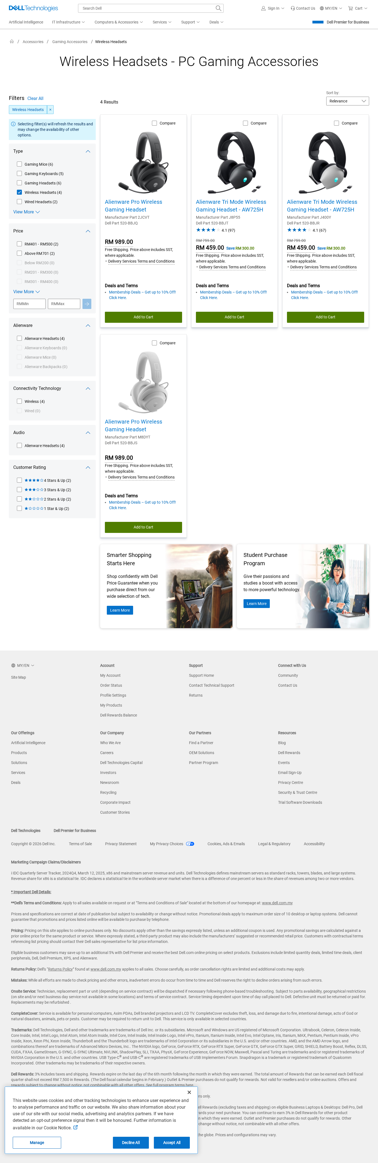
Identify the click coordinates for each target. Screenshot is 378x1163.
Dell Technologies (25, 830)
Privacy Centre (290, 782)
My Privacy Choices (167, 844)
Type (18, 151)
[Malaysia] (12, 41)
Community (288, 675)
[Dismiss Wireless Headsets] (50, 109)
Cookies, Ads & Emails (226, 844)
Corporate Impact (115, 802)
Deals (15, 782)
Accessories (33, 41)
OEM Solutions (201, 752)
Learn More (120, 610)
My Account (110, 675)
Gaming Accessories (69, 41)
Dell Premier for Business (348, 22)
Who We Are (110, 743)
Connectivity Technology (37, 388)
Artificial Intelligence (28, 743)
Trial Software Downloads (300, 802)
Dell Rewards (289, 752)
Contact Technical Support (211, 685)
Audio (19, 432)
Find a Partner (201, 743)
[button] (273, 8)
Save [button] (230, 248)
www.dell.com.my (277, 903)
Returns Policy (60, 969)
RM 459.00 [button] (210, 247)
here (189, 1085)
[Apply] (86, 304)
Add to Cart (143, 317)
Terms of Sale (80, 844)
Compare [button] (167, 123)
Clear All (35, 98)
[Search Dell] (218, 8)
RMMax (57, 304)
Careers (106, 752)
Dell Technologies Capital (121, 762)
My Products (111, 705)
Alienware (22, 325)
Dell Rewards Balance (118, 715)
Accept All (171, 1142)
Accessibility (314, 844)
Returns (196, 695)
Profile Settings (113, 695)
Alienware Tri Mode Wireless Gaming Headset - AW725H (231, 206)
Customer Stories (115, 812)
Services (18, 772)
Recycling (108, 792)
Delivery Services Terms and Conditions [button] (141, 261)
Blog (282, 743)
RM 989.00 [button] (119, 242)
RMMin (23, 304)
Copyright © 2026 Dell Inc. (33, 844)
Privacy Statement (121, 844)
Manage (37, 1142)
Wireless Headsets (28, 109)
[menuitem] (69, 22)
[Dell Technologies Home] (33, 8)
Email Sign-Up (290, 772)
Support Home (201, 675)
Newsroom (109, 782)
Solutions (19, 762)
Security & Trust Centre (297, 792)
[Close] (189, 1092)
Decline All (131, 1142)
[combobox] (151, 8)
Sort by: (333, 93)
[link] (302, 8)
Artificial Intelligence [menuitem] (26, 22)
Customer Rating (29, 467)
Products (19, 752)
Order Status (111, 685)
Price (18, 231)
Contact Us (287, 685)
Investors (108, 772)
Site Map (18, 677)
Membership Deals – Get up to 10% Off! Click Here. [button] (142, 295)
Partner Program (203, 762)
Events (284, 762)
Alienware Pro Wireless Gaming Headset (133, 206)
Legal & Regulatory (274, 844)
